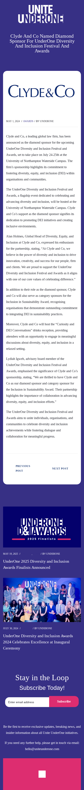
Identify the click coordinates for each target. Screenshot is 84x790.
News (36, 553)
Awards (28, 121)
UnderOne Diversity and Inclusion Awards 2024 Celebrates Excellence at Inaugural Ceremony (38, 642)
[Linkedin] (42, 774)
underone (47, 121)
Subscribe (64, 701)
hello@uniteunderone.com (42, 749)
